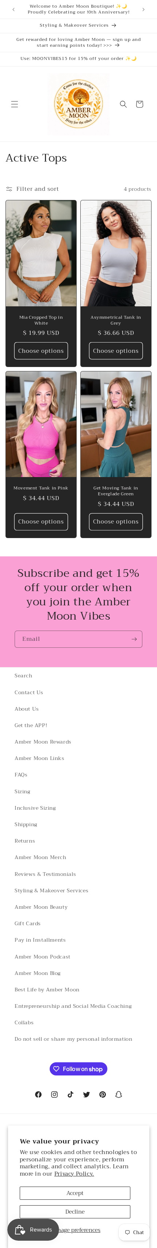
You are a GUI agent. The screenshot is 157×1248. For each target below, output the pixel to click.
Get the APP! (31, 725)
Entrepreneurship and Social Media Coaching (73, 1006)
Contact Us (29, 692)
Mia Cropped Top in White (41, 320)
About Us (27, 708)
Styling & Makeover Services (51, 890)
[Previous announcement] (13, 9)
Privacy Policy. (74, 1174)
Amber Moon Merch (40, 857)
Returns (25, 840)
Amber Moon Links (40, 758)
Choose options (41, 351)
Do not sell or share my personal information (73, 1039)
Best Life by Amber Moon (47, 989)
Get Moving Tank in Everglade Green (115, 491)
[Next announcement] (143, 9)
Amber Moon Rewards (43, 741)
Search (23, 675)
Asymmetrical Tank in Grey (116, 320)
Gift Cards (28, 923)
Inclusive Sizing (35, 807)
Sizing (22, 791)
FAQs (21, 774)
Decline (75, 1212)
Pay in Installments (40, 939)
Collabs (24, 1022)
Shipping (26, 824)
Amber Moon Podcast (42, 956)
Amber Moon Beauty (41, 907)
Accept (75, 1193)
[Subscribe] (134, 639)
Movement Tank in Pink (41, 488)
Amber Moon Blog (38, 973)
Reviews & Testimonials (45, 874)
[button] (15, 104)
